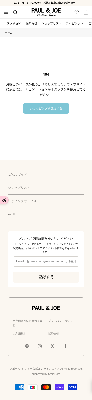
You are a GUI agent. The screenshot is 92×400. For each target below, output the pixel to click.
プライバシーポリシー (61, 320)
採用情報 (53, 333)
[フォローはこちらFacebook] (65, 346)
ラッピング (73, 23)
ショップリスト (51, 23)
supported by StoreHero (46, 373)
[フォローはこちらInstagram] (39, 346)
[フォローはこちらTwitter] (52, 346)
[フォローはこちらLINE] (27, 346)
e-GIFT (13, 214)
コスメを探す (13, 23)
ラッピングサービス (22, 201)
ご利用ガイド (17, 174)
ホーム (8, 32)
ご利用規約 (19, 333)
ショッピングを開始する (46, 108)
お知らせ (31, 23)
